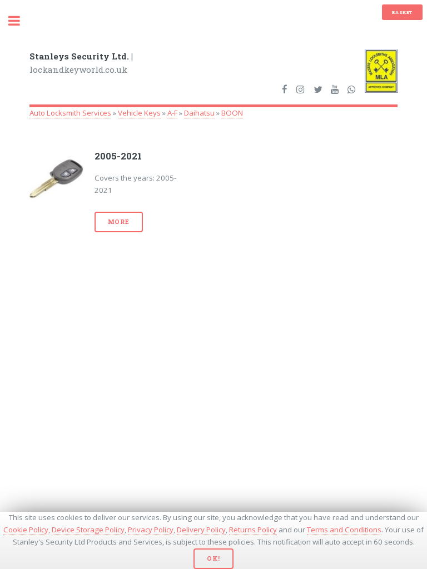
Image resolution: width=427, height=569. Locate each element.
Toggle (20, 21)
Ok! (213, 558)
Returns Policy (253, 530)
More (119, 222)
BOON (232, 113)
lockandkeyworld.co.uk (81, 63)
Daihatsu (199, 113)
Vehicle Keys (139, 113)
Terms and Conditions (344, 530)
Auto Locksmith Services (70, 113)
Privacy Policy (150, 530)
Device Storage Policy (88, 530)
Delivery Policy (201, 530)
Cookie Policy (25, 530)
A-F (172, 113)
